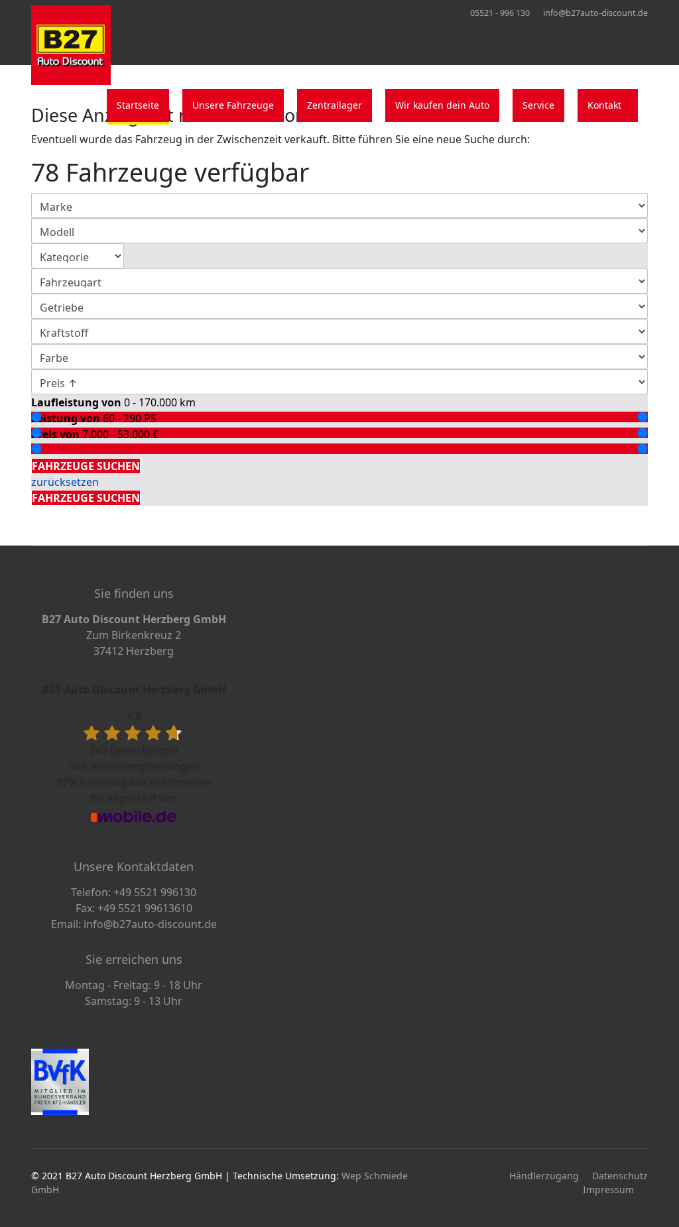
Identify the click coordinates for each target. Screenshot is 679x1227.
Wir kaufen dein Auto (442, 105)
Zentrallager (334, 105)
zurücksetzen (65, 482)
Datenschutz (620, 1175)
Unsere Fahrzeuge (233, 105)
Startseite (138, 105)
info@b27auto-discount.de (595, 13)
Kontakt (604, 105)
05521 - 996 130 (500, 13)
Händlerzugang (544, 1175)
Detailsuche (63, 450)
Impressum (608, 1189)
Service (538, 105)
